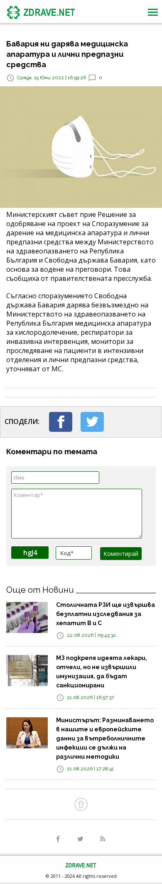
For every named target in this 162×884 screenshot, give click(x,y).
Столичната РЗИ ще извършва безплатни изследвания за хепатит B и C (105, 614)
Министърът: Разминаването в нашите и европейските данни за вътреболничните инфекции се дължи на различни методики (105, 738)
